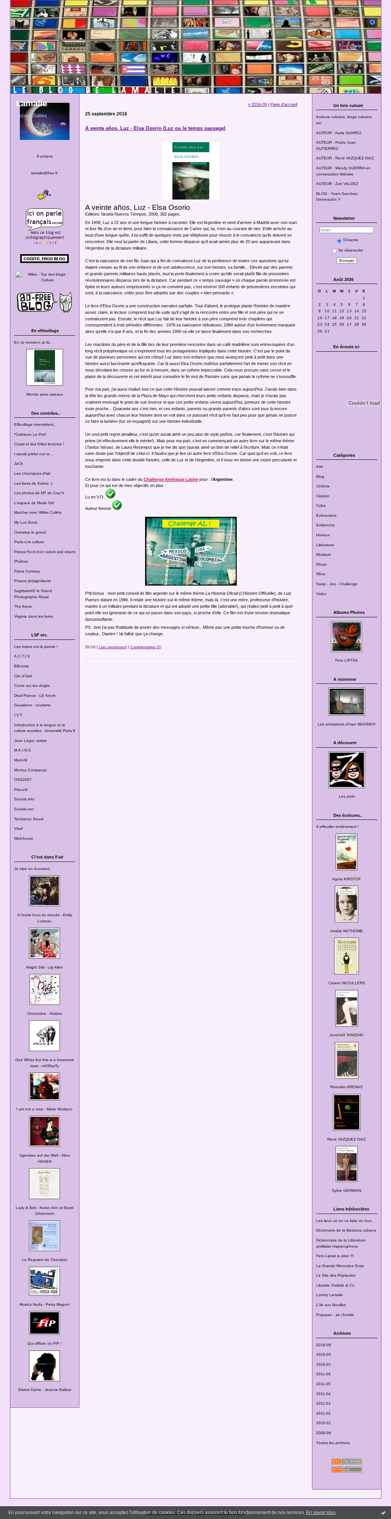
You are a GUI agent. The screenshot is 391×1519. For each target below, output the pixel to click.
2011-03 (323, 1403)
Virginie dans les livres (33, 616)
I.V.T (18, 715)
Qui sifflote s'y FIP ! (44, 1343)
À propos (45, 156)
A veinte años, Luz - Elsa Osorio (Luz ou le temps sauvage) (155, 128)
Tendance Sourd (29, 819)
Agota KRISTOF (346, 879)
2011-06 (323, 1374)
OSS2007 (23, 779)
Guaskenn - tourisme (32, 705)
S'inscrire (351, 240)
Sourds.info (24, 799)
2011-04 (323, 1394)
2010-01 (323, 1423)
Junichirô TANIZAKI (347, 1035)
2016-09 (323, 1345)
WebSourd (23, 838)
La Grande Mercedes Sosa (340, 1266)
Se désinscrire (350, 250)
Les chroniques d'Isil (32, 473)
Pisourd (20, 789)
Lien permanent (113, 647)
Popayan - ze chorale (335, 1315)
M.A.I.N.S (22, 750)
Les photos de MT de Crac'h (39, 493)
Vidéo (321, 594)
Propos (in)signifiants (32, 581)
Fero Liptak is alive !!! (335, 1256)
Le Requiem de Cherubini (44, 1260)
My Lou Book (25, 522)
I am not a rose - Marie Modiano (44, 1109)
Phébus (21, 561)
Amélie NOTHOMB (346, 931)
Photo (321, 564)
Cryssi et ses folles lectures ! (39, 444)
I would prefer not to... (33, 454)
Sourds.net (24, 809)
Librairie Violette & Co (335, 1285)
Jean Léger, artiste (30, 740)
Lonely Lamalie (329, 1295)
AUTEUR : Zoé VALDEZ (337, 184)
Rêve (320, 574)
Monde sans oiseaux (44, 394)
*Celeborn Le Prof (30, 434)
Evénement (326, 515)
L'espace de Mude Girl (34, 503)
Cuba (321, 505)
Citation (323, 496)
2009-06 (323, 1433)
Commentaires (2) (145, 647)
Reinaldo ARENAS (346, 1087)
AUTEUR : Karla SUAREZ (338, 133)
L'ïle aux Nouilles (331, 1305)
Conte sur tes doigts (32, 685)
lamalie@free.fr (44, 173)
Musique (323, 554)
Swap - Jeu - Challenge (336, 584)
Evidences (325, 525)
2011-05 (323, 1384)
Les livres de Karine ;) (33, 483)
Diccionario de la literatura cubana (346, 1230)
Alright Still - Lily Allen (44, 967)
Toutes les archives (333, 1443)
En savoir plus (321, 1512)
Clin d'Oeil (23, 676)
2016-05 (323, 1354)
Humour (323, 535)
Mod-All (20, 760)
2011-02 (323, 1413)
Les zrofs (347, 796)
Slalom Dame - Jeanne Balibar (44, 1390)
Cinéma (323, 486)
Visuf (18, 828)
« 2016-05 (257, 104)
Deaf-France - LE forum (34, 695)
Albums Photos (349, 612)
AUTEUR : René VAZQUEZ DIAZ (345, 158)
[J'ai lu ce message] (383, 1512)
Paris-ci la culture (29, 542)
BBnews (21, 666)
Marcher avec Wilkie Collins (37, 512)
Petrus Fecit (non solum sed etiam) (44, 552)
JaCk (18, 463)
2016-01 (323, 1364)
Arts (319, 466)
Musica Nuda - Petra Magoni (44, 1304)
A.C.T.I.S (22, 656)
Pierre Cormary (27, 571)
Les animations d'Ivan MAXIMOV (347, 724)
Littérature (325, 545)
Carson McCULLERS (346, 983)
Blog (320, 476)
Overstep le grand (30, 532)
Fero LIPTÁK (346, 660)
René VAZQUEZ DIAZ (346, 1139)
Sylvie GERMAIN (346, 1190)
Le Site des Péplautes (335, 1275)
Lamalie (31, 103)
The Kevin (23, 606)
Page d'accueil (283, 104)
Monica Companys (30, 770)
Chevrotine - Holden (44, 1013)
